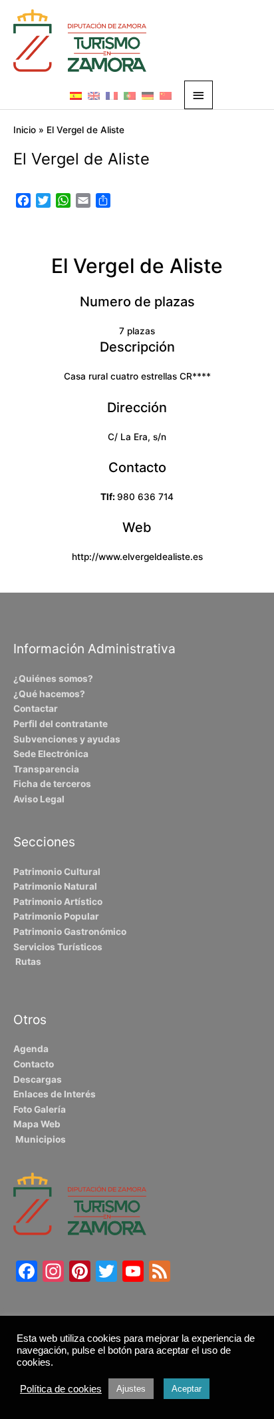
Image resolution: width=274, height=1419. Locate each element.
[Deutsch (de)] (148, 95)
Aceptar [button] (187, 1389)
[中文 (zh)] (166, 95)
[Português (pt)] (130, 95)
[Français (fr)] (112, 95)
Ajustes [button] (131, 1389)
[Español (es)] (76, 95)
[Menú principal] (198, 95)
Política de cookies (61, 1389)
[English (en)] (94, 95)
